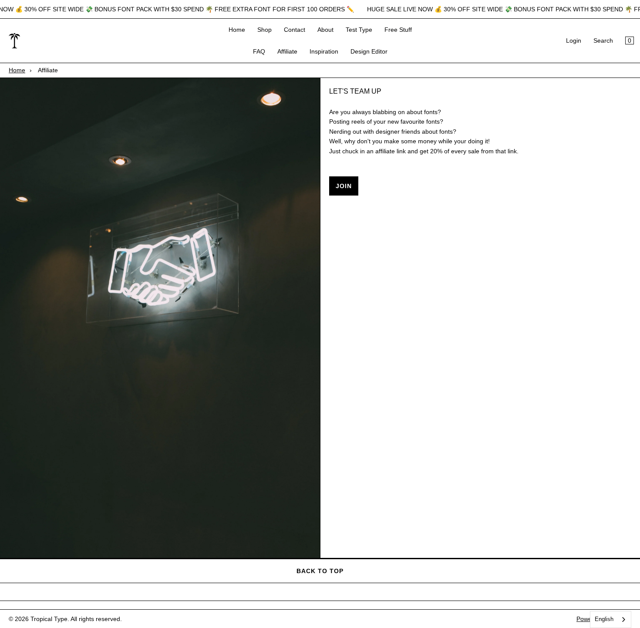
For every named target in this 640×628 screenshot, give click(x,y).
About (325, 29)
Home (237, 29)
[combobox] (610, 619)
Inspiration (324, 51)
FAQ (259, 51)
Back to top (320, 570)
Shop (264, 29)
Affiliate (287, 51)
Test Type (359, 29)
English (604, 619)
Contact (294, 29)
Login (573, 40)
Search (603, 40)
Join (344, 185)
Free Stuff (398, 29)
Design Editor (368, 51)
